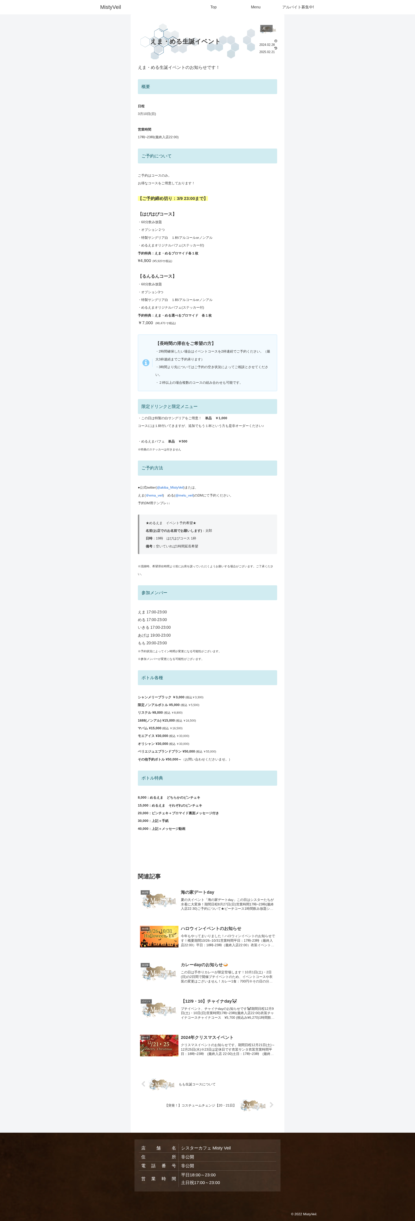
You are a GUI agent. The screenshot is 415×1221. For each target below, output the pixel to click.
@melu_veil (184, 495)
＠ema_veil (154, 495)
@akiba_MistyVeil (170, 487)
